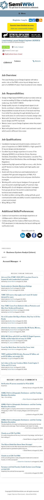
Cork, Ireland (18, 47)
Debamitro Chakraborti (24, 461)
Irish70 (12, 299)
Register (16, 20)
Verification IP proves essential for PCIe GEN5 (17, 384)
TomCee (9, 290)
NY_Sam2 (10, 332)
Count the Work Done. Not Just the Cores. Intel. (17, 347)
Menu (23, 13)
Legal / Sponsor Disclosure (16, 494)
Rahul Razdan (27, 399)
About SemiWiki (31, 494)
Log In (24, 20)
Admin (6, 42)
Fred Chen (13, 340)
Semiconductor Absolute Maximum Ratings (16, 286)
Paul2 (11, 288)
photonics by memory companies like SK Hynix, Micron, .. (21, 328)
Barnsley (12, 321)
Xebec (12, 367)
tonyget (9, 358)
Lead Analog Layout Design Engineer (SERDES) (21, 40)
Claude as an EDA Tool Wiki (10, 433)
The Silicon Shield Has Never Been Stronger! (16, 444)
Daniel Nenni (11, 281)
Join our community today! (22, 28)
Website (38, 61)
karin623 (10, 312)
